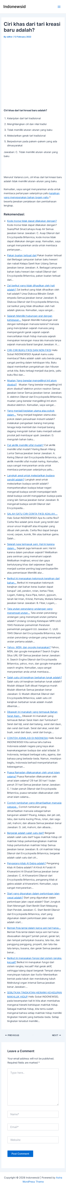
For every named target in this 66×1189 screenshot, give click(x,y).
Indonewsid (14, 6)
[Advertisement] (33, 74)
